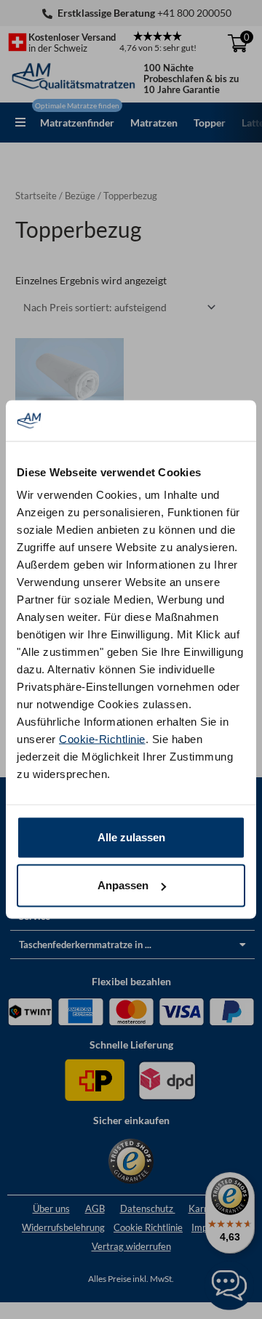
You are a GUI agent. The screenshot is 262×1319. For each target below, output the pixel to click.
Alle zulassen (131, 837)
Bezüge (80, 196)
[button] (20, 122)
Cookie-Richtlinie (102, 739)
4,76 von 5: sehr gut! (157, 47)
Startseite (36, 196)
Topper (210, 122)
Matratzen (154, 122)
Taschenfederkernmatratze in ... (85, 944)
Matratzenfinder (77, 122)
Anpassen (123, 885)
